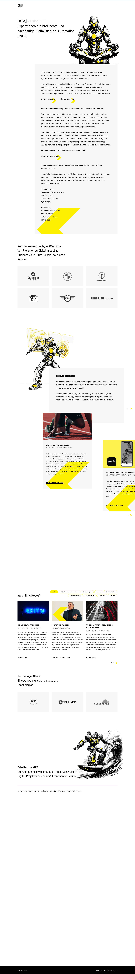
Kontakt (98, 970)
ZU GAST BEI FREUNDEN (60, 625)
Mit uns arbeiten (48, 99)
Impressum (103, 970)
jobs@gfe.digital (76, 791)
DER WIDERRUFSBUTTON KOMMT (28, 625)
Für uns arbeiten (67, 99)
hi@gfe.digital (46, 202)
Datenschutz (111, 970)
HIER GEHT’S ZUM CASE (54, 483)
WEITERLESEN (22, 657)
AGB (116, 970)
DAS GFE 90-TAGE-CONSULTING (57, 445)
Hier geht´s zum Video (61, 657)
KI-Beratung (103, 135)
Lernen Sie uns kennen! (50, 156)
